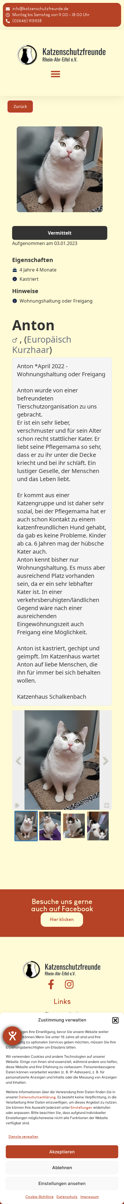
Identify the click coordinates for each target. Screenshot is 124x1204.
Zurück (20, 106)
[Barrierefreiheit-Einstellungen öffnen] (12, 1035)
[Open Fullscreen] (107, 804)
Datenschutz (67, 1197)
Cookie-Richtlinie (39, 1197)
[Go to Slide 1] (26, 826)
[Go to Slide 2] (50, 826)
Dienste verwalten (23, 1137)
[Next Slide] (105, 760)
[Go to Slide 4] (98, 826)
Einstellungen (81, 1108)
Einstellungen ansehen (62, 1183)
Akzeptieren (62, 1151)
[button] (115, 1020)
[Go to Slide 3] (74, 826)
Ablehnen (62, 1167)
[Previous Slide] (18, 760)
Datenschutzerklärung (37, 1097)
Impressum (89, 1197)
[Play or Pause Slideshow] (17, 804)
